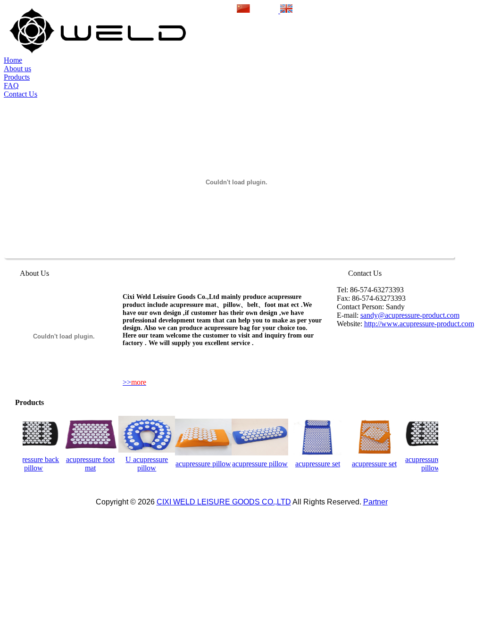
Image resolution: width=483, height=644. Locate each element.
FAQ (11, 86)
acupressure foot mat (86, 463)
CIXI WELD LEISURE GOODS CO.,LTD (224, 502)
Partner (375, 502)
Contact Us (20, 94)
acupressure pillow (199, 464)
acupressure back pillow (29, 463)
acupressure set (313, 464)
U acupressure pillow (143, 463)
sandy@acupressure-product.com (409, 315)
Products (17, 77)
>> (134, 382)
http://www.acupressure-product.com (419, 324)
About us (17, 69)
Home (13, 60)
